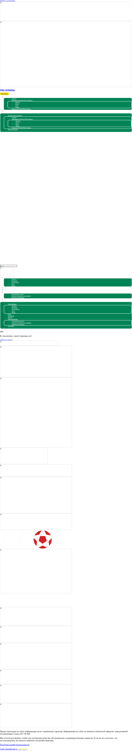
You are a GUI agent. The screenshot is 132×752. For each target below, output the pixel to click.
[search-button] (66, 264)
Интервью (14, 281)
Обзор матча (15, 282)
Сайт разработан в (13, 749)
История (7, 299)
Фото (16, 105)
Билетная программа (17, 297)
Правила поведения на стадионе (21, 296)
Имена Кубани (9, 111)
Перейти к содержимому (7, 1)
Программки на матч (17, 294)
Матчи (17, 104)
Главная (13, 98)
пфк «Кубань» (7, 90)
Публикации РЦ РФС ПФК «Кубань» (22, 100)
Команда (8, 289)
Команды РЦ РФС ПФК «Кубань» (21, 109)
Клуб (6, 287)
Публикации (9, 277)
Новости (17, 102)
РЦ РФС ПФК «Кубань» (11, 97)
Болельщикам (9, 292)
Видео (17, 107)
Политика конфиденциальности (14, 745)
